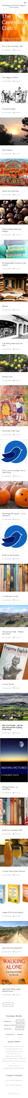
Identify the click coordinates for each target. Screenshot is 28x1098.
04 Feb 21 (17, 733)
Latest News (7, 50)
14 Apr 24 (17, 81)
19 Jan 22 (17, 434)
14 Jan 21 (17, 792)
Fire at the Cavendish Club (12, 46)
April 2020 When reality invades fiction (11, 990)
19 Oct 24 (17, 50)
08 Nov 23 (17, 112)
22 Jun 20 (17, 952)
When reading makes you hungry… (10, 1058)
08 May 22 (17, 349)
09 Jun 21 (17, 637)
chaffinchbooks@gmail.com (15, 1085)
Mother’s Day (7, 377)
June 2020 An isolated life (12, 948)
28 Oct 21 (17, 519)
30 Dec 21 (17, 476)
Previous (8, 1004)
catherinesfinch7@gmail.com (15, 1080)
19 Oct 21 (17, 559)
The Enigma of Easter (10, 77)
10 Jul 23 (17, 154)
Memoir (5, 306)
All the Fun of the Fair (10, 191)
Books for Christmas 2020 (12, 830)
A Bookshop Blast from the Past (11, 1068)
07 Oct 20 (17, 875)
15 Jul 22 (17, 310)
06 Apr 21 (17, 688)
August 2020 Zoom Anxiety (12, 912)
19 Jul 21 (17, 600)
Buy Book (20, 1021)
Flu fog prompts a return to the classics (11, 1061)
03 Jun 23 (17, 195)
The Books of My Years (11, 431)
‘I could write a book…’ (10, 596)
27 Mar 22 (17, 380)
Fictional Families (8, 109)
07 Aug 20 (17, 916)
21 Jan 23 (17, 269)
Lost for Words (8, 684)
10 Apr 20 (17, 995)
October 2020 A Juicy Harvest (13, 871)
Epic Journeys (7, 150)
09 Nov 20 (17, 834)
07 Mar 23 (17, 235)
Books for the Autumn (10, 555)
